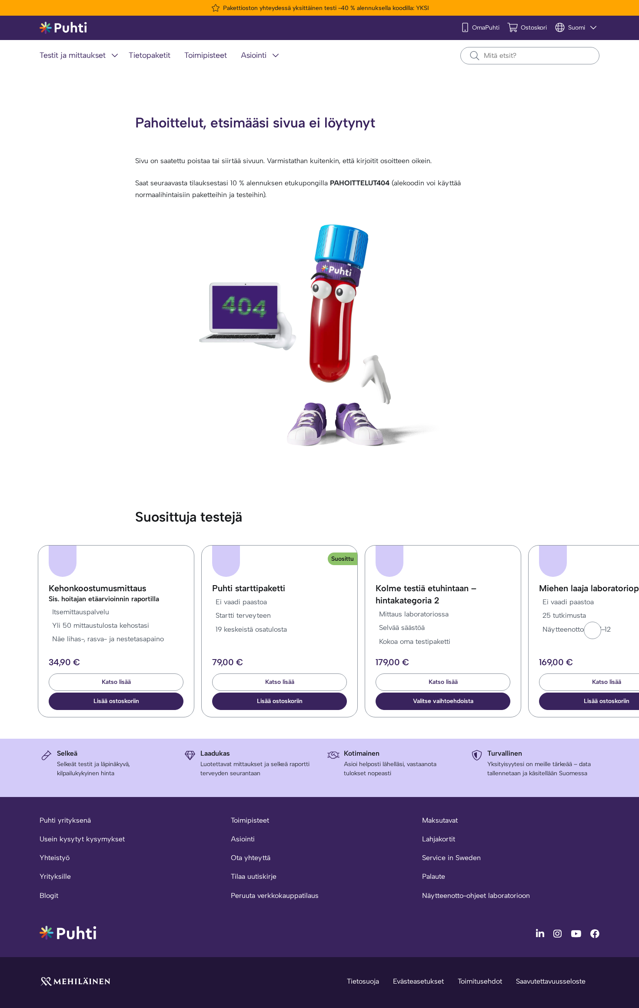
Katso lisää (116, 682)
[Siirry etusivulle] (68, 932)
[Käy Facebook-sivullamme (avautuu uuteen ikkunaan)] (594, 933)
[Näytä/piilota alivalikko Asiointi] (276, 55)
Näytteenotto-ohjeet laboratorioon (476, 895)
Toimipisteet (250, 820)
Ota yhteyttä (250, 858)
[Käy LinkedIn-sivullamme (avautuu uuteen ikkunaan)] (541, 933)
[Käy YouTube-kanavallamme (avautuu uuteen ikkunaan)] (577, 933)
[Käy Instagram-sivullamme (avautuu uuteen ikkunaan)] (558, 933)
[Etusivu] (63, 28)
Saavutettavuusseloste (551, 981)
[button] (592, 630)
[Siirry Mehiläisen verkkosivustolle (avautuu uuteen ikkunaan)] (75, 981)
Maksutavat (440, 820)
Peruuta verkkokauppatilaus (275, 895)
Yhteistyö (55, 858)
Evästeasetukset (418, 981)
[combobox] (529, 55)
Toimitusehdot (480, 981)
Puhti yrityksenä (65, 820)
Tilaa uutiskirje (253, 876)
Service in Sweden (451, 858)
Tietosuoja (363, 981)
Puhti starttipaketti (248, 588)
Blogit (49, 895)
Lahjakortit (438, 839)
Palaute (433, 876)
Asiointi (243, 839)
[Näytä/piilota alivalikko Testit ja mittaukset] (115, 55)
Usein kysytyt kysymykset (82, 839)
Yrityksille (55, 876)
